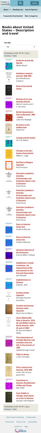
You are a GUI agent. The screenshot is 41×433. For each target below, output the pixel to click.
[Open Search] (20, 3)
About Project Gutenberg (15, 417)
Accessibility (32, 422)
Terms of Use (20, 422)
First (27, 53)
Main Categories (31, 16)
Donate (34, 3)
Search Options (31, 9)
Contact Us (18, 426)
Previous (7, 55)
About (7, 9)
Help (26, 426)
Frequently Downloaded (13, 16)
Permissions (9, 422)
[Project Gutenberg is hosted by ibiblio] (20, 432)
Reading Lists (18, 9)
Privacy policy (31, 417)
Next (15, 55)
